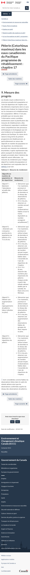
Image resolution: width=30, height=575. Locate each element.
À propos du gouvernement (10, 472)
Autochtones (5, 537)
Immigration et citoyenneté (9, 482)
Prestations (4, 494)
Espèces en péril (8, 29)
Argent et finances (7, 529)
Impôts (3, 502)
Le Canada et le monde (8, 525)
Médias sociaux (6, 555)
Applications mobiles (7, 559)
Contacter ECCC (6, 448)
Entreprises (4, 490)
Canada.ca (4, 19)
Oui (12, 421)
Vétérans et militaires (8, 541)
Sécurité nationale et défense (10, 509)
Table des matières (15, 79)
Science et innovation (8, 533)
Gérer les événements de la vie (10, 548)
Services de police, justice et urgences (13, 517)
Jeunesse (4, 544)
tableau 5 (4, 167)
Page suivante (20, 84)
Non (17, 421)
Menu (7, 14)
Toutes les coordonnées (8, 464)
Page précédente (11, 74)
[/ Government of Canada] (11, 2)
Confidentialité (5, 571)
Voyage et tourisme (7, 486)
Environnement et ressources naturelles (15, 22)
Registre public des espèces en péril (14, 33)
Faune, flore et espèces (10, 26)
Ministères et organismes (9, 468)
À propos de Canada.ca (8, 563)
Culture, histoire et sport (9, 513)
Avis (2, 567)
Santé (3, 498)
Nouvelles (4, 452)
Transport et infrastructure (9, 521)
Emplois (3, 478)
